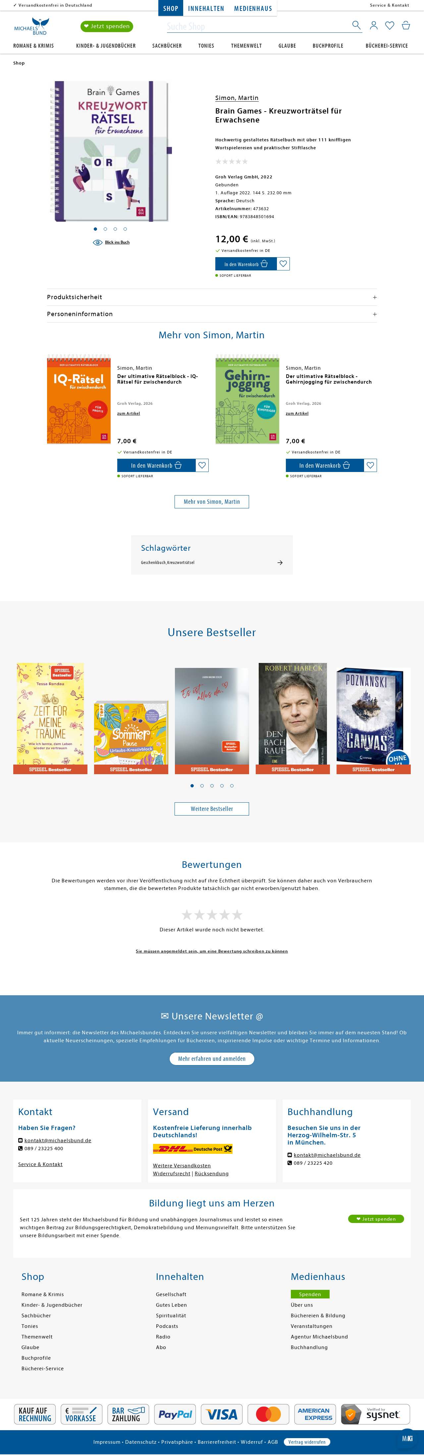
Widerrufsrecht (171, 1174)
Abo (161, 1347)
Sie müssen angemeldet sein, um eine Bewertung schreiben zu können (212, 951)
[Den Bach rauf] (293, 715)
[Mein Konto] (374, 25)
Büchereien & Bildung (318, 1316)
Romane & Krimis (33, 45)
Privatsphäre (177, 1442)
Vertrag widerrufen (307, 1442)
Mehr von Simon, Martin (212, 501)
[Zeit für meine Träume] (50, 715)
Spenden (310, 1294)
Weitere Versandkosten (182, 1166)
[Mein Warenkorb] (406, 25)
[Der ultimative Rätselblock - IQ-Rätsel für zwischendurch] (79, 399)
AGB (273, 1442)
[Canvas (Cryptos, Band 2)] (374, 715)
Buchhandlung (309, 1347)
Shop (170, 9)
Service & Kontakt (389, 5)
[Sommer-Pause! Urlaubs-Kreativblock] (131, 715)
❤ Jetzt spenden (107, 26)
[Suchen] (357, 26)
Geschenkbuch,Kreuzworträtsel (168, 562)
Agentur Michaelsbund (319, 1337)
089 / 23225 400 (44, 1148)
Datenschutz (141, 1442)
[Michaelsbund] (31, 28)
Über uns (302, 1305)
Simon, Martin (237, 98)
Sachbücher (167, 45)
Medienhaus (253, 9)
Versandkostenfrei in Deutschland (55, 5)
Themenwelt (246, 45)
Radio (163, 1337)
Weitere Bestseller (212, 809)
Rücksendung (212, 1174)
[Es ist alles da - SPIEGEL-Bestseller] (212, 715)
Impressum (107, 1442)
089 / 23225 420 (313, 1163)
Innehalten (206, 9)
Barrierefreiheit (217, 1442)
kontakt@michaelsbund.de (58, 1141)
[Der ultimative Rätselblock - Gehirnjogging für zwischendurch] (247, 399)
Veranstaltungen (312, 1326)
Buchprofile (328, 45)
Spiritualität (171, 1316)
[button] (192, 785)
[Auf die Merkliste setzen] (283, 263)
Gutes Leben (171, 1305)
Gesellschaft (171, 1294)
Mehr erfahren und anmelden (212, 1058)
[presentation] (48, 379)
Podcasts (167, 1326)
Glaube (287, 45)
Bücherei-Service (387, 45)
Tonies (206, 45)
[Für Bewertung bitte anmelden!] (231, 163)
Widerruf (252, 1442)
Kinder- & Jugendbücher (106, 45)
